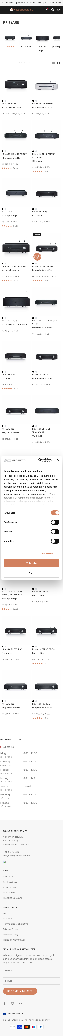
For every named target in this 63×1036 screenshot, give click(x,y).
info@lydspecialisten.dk (16, 855)
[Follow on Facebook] (4, 1003)
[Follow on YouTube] (20, 1003)
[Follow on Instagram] (12, 1003)
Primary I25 (8, 704)
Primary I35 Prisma (42, 266)
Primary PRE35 (40, 591)
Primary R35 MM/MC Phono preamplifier (13, 593)
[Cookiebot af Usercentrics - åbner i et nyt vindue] (39, 460)
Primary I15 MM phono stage (45, 322)
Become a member (20, 991)
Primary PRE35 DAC (12, 649)
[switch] (55, 522)
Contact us (9, 887)
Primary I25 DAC (41, 704)
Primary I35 (8, 429)
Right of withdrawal (14, 939)
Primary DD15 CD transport (41, 430)
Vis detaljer (47, 553)
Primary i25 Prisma (42, 103)
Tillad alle (31, 563)
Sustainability (10, 934)
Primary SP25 (9, 103)
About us (8, 876)
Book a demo (10, 882)
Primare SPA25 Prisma (14, 266)
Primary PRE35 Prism (43, 649)
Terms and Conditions (15, 923)
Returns (7, 918)
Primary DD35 (9, 374)
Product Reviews (12, 897)
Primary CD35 (39, 211)
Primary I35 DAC (41, 374)
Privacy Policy (10, 929)
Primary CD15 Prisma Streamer (43, 156)
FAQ (5, 913)
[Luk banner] (58, 460)
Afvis (31, 573)
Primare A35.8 (9, 320)
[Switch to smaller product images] (58, 63)
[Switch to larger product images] (53, 63)
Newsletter (9, 892)
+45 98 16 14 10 (11, 851)
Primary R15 (8, 211)
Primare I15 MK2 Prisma (14, 154)
